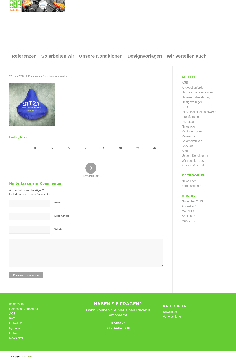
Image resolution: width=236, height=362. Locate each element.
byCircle (14, 328)
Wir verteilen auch (193, 160)
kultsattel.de (27, 357)
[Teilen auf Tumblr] (103, 148)
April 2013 (188, 215)
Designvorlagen (192, 102)
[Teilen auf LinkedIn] (86, 148)
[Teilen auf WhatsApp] (52, 148)
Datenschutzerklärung (196, 97)
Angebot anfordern (194, 87)
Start (185, 150)
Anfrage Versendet (194, 165)
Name (57, 202)
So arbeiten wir (192, 141)
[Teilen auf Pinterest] (69, 148)
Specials (187, 146)
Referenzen (189, 136)
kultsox (13, 333)
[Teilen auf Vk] (120, 148)
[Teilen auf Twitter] (35, 148)
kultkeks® (15, 323)
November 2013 (192, 201)
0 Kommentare (34, 76)
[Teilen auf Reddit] (137, 148)
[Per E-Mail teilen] (154, 148)
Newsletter (189, 126)
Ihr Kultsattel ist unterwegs (199, 111)
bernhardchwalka (58, 76)
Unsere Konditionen (195, 155)
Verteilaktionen (191, 185)
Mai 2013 (188, 211)
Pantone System (192, 131)
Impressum (189, 121)
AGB (185, 82)
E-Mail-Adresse (62, 215)
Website (58, 229)
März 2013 (189, 220)
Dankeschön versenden (197, 92)
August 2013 (190, 206)
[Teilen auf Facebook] (18, 148)
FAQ (185, 106)
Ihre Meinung (190, 116)
